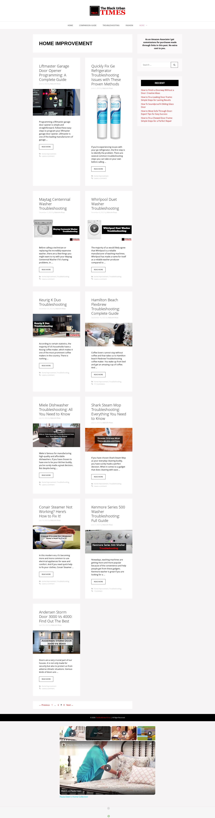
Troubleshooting (111, 25)
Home (70, 25)
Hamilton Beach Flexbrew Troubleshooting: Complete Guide (105, 306)
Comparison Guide (87, 25)
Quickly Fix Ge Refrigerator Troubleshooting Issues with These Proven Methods (106, 74)
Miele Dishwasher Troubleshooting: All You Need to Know (56, 409)
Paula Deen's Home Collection (83, 744)
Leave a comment (48, 156)
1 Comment (98, 591)
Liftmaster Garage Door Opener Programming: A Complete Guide (54, 72)
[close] (108, 808)
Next (69, 705)
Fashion (129, 25)
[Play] (124, 733)
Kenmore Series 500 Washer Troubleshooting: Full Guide (108, 513)
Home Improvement (49, 154)
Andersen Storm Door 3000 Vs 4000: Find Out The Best (55, 616)
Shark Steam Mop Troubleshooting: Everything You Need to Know (108, 411)
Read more (46, 147)
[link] (63, 744)
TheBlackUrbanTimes (103, 717)
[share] (150, 743)
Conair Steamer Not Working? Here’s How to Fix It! (55, 511)
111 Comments (99, 384)
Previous (44, 705)
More (141, 25)
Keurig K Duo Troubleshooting (53, 302)
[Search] (174, 65)
